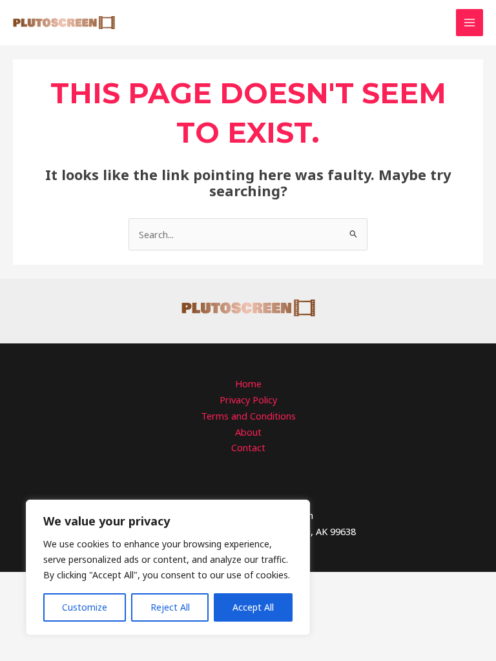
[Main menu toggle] (469, 22)
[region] (168, 567)
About (248, 431)
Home (248, 383)
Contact (248, 447)
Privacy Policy (248, 399)
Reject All (170, 607)
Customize (84, 607)
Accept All (253, 607)
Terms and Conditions (248, 415)
